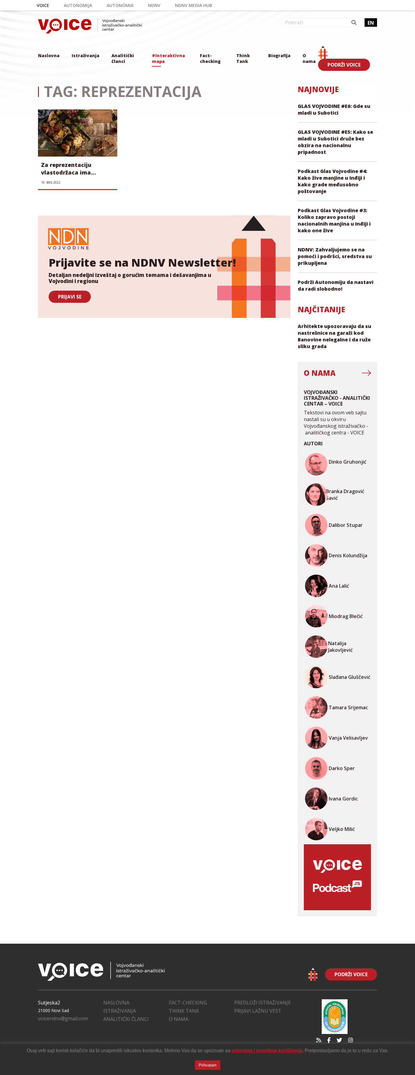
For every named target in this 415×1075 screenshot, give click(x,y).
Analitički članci (122, 58)
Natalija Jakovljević (340, 646)
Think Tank (243, 58)
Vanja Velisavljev (348, 738)
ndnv (154, 5)
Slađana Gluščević (349, 677)
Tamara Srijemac (348, 707)
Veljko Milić (342, 829)
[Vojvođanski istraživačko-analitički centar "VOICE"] (90, 25)
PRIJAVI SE (69, 296)
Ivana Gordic (343, 798)
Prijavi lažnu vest (257, 1011)
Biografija (279, 55)
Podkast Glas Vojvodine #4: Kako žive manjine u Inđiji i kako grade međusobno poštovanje (332, 181)
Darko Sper (342, 768)
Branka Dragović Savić (345, 494)
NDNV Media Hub (193, 5)
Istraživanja (85, 55)
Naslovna (49, 55)
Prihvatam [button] (208, 1065)
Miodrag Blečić (346, 616)
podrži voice (344, 64)
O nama (309, 58)
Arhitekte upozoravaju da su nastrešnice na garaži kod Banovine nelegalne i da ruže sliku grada (334, 336)
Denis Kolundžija (348, 555)
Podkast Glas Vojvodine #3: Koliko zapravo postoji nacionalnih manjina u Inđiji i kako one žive (334, 220)
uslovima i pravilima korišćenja (267, 1050)
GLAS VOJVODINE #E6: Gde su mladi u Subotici (334, 109)
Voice (43, 5)
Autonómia (120, 5)
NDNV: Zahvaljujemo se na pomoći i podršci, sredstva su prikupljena (335, 256)
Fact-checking (210, 58)
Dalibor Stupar (346, 525)
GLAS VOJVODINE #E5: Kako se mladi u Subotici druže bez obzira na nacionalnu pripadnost (335, 142)
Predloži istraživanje (262, 1002)
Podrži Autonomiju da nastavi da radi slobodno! (335, 285)
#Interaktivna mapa (168, 58)
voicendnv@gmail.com (63, 1018)
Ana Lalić (339, 585)
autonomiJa (78, 5)
